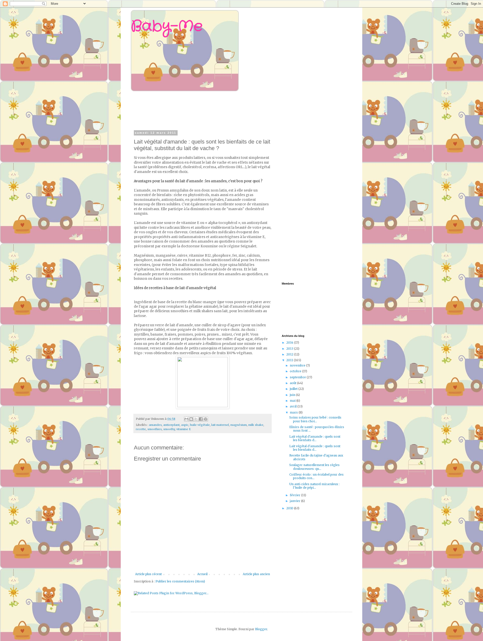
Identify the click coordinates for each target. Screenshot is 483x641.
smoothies (154, 429)
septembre (298, 377)
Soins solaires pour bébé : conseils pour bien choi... (315, 419)
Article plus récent (148, 574)
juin (293, 395)
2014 (290, 342)
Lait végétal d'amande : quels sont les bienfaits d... (314, 438)
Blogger (261, 629)
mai (293, 400)
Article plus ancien (256, 574)
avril (293, 406)
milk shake (255, 425)
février (295, 495)
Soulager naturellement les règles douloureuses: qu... (314, 466)
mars (294, 412)
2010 (290, 508)
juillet (294, 389)
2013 (290, 348)
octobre (296, 371)
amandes (155, 425)
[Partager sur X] (195, 419)
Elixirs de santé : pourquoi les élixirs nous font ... (316, 428)
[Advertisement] (229, 110)
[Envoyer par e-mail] (186, 419)
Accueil (202, 574)
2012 (290, 354)
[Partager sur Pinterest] (205, 419)
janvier (295, 501)
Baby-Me (167, 26)
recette (141, 429)
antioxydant (171, 425)
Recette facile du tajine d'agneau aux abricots (316, 457)
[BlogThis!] (191, 419)
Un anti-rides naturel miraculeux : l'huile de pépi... (314, 485)
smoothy (169, 429)
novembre (298, 365)
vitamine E (183, 429)
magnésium (238, 425)
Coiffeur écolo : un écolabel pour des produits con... (316, 476)
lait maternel (220, 425)
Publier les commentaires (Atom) (180, 581)
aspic (184, 425)
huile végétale (200, 425)
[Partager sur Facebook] (200, 419)
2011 (290, 360)
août (293, 383)
